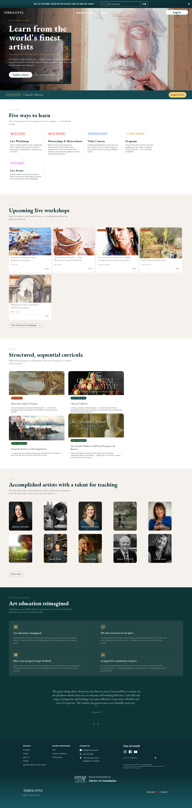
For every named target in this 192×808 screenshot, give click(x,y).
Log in (177, 12)
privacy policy (147, 764)
